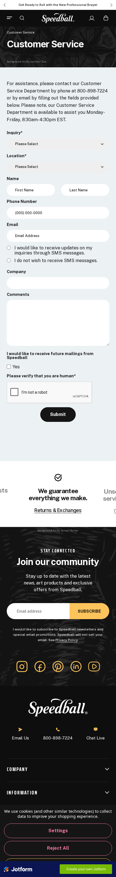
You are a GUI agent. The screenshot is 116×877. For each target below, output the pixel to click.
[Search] (22, 18)
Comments (18, 294)
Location (16, 156)
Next (111, 5)
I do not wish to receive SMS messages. (55, 260)
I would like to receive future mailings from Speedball (50, 356)
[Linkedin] (76, 666)
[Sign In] (92, 18)
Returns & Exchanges (57, 510)
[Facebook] (40, 666)
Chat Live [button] (95, 738)
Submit (58, 414)
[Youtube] (94, 666)
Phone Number (22, 201)
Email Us (20, 738)
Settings (58, 830)
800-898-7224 (58, 738)
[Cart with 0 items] (106, 18)
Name (13, 179)
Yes (16, 366)
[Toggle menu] (11, 18)
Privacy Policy (66, 640)
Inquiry (15, 133)
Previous (4, 5)
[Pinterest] (58, 666)
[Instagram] (22, 666)
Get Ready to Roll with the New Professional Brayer (58, 5)
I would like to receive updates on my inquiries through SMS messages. (53, 250)
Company (16, 272)
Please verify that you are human (41, 376)
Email (12, 225)
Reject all (58, 848)
